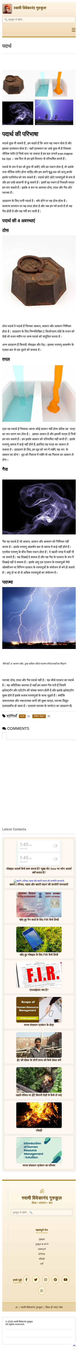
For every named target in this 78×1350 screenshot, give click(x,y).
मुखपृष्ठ (42, 1239)
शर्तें (41, 1263)
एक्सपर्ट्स (42, 1249)
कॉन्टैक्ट (41, 1254)
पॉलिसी (42, 1258)
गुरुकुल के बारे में (41, 1244)
